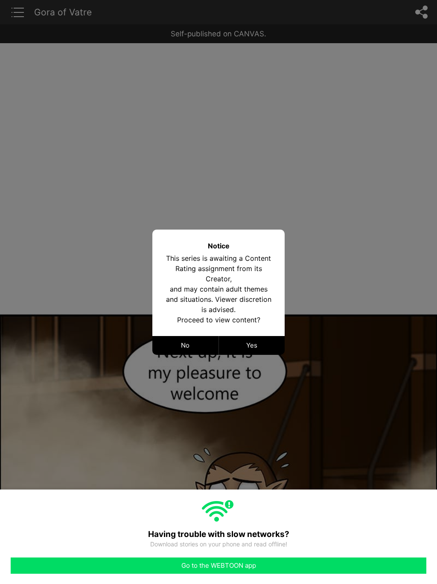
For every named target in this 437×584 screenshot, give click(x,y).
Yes (251, 345)
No (185, 345)
